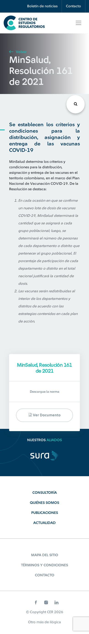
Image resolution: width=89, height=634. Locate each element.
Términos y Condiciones (44, 565)
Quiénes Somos (44, 503)
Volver (20, 52)
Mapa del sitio (44, 555)
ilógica (55, 622)
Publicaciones (44, 513)
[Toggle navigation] (78, 23)
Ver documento (46, 415)
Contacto (73, 6)
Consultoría (44, 492)
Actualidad (44, 523)
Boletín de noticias (42, 6)
